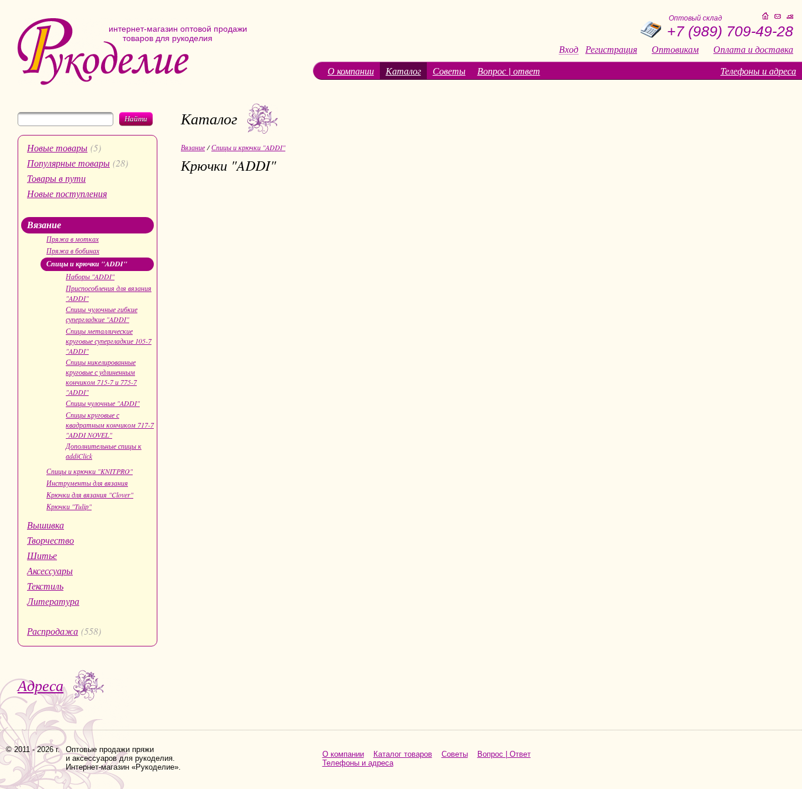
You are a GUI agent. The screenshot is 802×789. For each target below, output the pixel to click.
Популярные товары (68, 163)
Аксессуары (50, 570)
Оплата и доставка (753, 49)
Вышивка (45, 525)
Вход (568, 50)
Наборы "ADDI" (90, 276)
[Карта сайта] (790, 16)
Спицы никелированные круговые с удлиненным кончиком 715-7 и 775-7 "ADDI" (101, 377)
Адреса (40, 685)
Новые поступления (67, 193)
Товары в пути (56, 178)
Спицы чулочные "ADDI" (103, 403)
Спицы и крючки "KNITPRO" (89, 471)
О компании (351, 71)
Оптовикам (675, 49)
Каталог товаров (402, 754)
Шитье (42, 555)
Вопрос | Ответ (504, 754)
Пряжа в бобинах (72, 250)
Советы (449, 71)
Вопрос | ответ (508, 71)
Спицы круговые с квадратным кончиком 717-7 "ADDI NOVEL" (110, 424)
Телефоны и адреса (758, 71)
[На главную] (103, 82)
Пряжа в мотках (72, 238)
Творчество (50, 540)
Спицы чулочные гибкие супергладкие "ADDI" (101, 314)
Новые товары (57, 147)
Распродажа (52, 631)
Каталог (403, 71)
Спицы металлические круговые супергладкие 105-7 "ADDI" (108, 340)
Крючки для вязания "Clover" (89, 494)
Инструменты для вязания (87, 482)
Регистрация (611, 49)
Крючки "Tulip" (69, 506)
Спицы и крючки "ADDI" (86, 264)
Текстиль (45, 586)
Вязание (44, 224)
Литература (53, 601)
